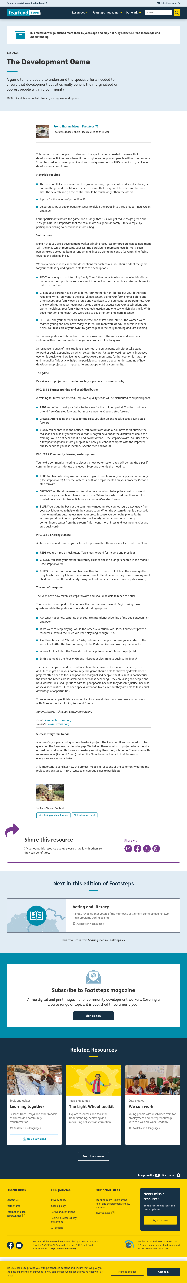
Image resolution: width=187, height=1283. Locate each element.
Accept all (163, 1271)
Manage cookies (127, 1271)
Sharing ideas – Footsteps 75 (106, 940)
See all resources (93, 1156)
